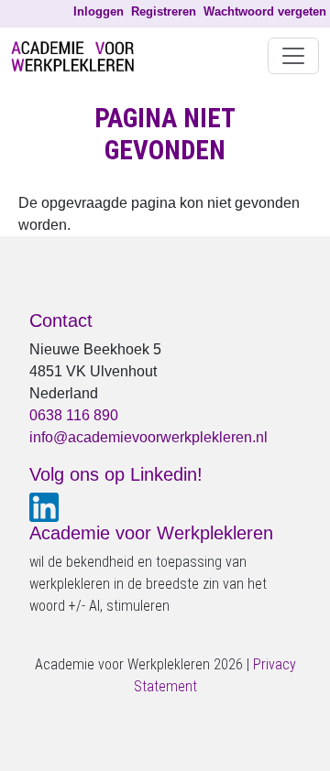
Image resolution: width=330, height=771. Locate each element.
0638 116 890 (73, 415)
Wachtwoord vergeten (265, 11)
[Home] (79, 55)
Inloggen (98, 11)
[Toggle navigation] (293, 56)
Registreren (163, 11)
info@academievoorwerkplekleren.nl (148, 437)
